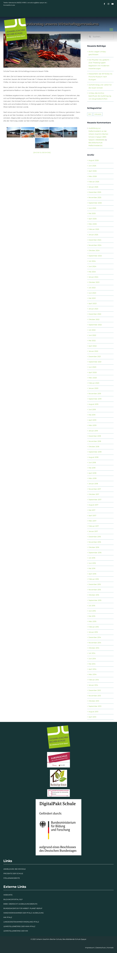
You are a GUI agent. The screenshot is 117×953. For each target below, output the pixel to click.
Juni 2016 (92, 563)
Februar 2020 (94, 383)
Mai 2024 (92, 272)
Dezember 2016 (95, 537)
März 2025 (93, 224)
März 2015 (92, 621)
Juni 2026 (92, 166)
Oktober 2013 (94, 701)
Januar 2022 (93, 351)
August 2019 (93, 404)
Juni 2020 (92, 367)
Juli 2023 (92, 288)
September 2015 (95, 600)
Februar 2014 (94, 680)
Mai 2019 (92, 415)
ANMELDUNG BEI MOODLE (14, 869)
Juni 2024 (92, 266)
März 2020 (93, 378)
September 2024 (95, 256)
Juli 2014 (92, 653)
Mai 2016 (92, 568)
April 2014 (92, 669)
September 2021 (95, 362)
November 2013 (95, 696)
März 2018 (92, 478)
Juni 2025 (92, 208)
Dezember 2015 (95, 584)
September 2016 (95, 553)
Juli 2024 (92, 261)
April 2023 (93, 303)
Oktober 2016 (94, 547)
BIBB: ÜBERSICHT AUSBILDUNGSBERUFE (20, 904)
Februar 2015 (94, 627)
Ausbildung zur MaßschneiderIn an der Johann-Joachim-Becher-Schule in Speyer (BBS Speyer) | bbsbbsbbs (99, 134)
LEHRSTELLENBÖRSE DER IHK (15, 931)
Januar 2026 (93, 187)
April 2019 (92, 420)
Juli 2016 (92, 558)
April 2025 (93, 219)
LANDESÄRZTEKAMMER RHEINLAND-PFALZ (21, 922)
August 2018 (93, 457)
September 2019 (95, 399)
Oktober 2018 (94, 447)
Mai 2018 (92, 468)
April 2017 (92, 515)
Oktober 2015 (94, 595)
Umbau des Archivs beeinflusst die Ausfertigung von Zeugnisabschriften (100, 96)
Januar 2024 (93, 277)
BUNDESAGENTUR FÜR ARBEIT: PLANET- (20, 908)
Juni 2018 (92, 462)
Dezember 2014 (95, 637)
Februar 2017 (94, 526)
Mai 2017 (92, 510)
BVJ (89, 114)
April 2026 (93, 171)
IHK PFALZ (7, 917)
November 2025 (95, 197)
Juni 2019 (92, 409)
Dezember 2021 (95, 356)
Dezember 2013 (95, 690)
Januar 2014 (93, 685)
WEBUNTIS (7, 895)
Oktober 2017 (94, 494)
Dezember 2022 (95, 314)
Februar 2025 (94, 229)
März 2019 (92, 425)
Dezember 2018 (95, 436)
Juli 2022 (92, 330)
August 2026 (94, 160)
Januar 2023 (93, 309)
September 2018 (95, 452)
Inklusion (97, 114)
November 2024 (95, 245)
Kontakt (110, 948)
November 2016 (95, 542)
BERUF (39, 908)
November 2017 (95, 489)
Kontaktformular (9, 5)
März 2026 (93, 176)
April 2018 (92, 473)
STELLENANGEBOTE (11, 878)
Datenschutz (101, 948)
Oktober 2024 (94, 250)
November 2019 (95, 394)
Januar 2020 (93, 388)
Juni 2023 (92, 293)
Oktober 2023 (94, 282)
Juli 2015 (92, 606)
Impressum (89, 948)
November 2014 (95, 643)
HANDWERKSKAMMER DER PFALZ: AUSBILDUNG (23, 913)
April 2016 (92, 574)
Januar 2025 (93, 235)
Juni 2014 (92, 659)
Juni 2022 (92, 335)
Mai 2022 (92, 341)
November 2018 (95, 441)
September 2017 (95, 500)
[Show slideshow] (42, 152)
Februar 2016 (94, 579)
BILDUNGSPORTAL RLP (13, 899)
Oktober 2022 (94, 319)
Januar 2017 (93, 531)
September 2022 (95, 325)
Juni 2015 (92, 611)
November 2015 (95, 590)
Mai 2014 (92, 664)
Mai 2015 (92, 616)
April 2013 (92, 717)
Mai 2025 (92, 213)
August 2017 (93, 505)
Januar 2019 (93, 431)
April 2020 (93, 372)
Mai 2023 (92, 298)
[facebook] (104, 4)
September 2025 (95, 203)
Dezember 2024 (95, 240)
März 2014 (92, 674)
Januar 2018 (93, 484)
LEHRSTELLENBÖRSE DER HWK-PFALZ (19, 926)
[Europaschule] (58, 753)
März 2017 (92, 521)
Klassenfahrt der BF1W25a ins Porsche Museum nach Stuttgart (100, 77)
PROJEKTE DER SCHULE (13, 873)
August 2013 (93, 712)
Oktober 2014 (94, 648)
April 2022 (93, 346)
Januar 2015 (93, 632)
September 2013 (95, 706)
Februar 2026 (94, 182)
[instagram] (108, 4)
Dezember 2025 (95, 192)
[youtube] (113, 4)
